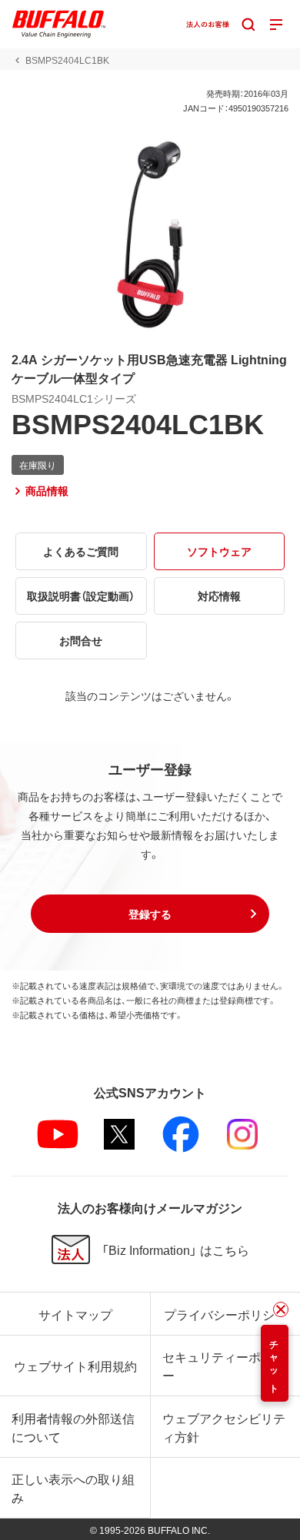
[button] (150, 913)
